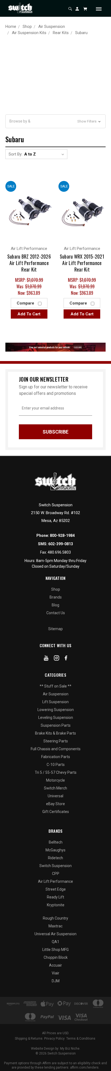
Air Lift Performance (55, 881)
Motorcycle (55, 780)
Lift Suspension (55, 702)
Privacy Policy (54, 1038)
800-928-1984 (62, 535)
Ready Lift (55, 897)
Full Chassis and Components (56, 749)
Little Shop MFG (55, 949)
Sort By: (15, 154)
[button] (55, 121)
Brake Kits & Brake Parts (55, 733)
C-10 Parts (56, 764)
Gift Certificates (55, 811)
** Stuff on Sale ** (55, 686)
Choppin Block (56, 957)
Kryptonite (55, 905)
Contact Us (55, 613)
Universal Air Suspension (55, 934)
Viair (55, 973)
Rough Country (55, 918)
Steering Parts (55, 741)
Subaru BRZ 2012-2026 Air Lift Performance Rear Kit (29, 263)
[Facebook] (66, 659)
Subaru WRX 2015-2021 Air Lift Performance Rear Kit (82, 263)
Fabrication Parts (55, 757)
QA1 (55, 942)
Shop (55, 589)
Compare (26, 303)
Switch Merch (55, 788)
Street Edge (56, 889)
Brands (56, 597)
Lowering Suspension (55, 710)
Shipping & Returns (29, 1038)
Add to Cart (29, 314)
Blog (55, 605)
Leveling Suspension (55, 717)
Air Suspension (55, 694)
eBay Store (55, 804)
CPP (55, 873)
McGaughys (55, 850)
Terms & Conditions (80, 1038)
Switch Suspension (55, 866)
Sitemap (55, 629)
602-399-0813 (60, 544)
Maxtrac (55, 926)
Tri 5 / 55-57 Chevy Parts (56, 772)
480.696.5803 (59, 552)
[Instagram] (56, 659)
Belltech (56, 842)
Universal (55, 796)
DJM (56, 981)
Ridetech (55, 858)
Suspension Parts (56, 725)
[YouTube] (46, 659)
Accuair (55, 965)
